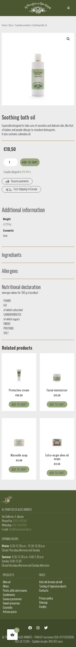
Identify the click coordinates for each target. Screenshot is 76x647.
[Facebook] (30, 627)
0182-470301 (20, 521)
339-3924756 (19, 525)
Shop (11, 25)
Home (4, 25)
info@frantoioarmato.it (20, 529)
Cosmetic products (23, 25)
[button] (68, 8)
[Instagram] (38, 627)
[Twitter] (45, 627)
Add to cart (30, 162)
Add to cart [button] (19, 404)
